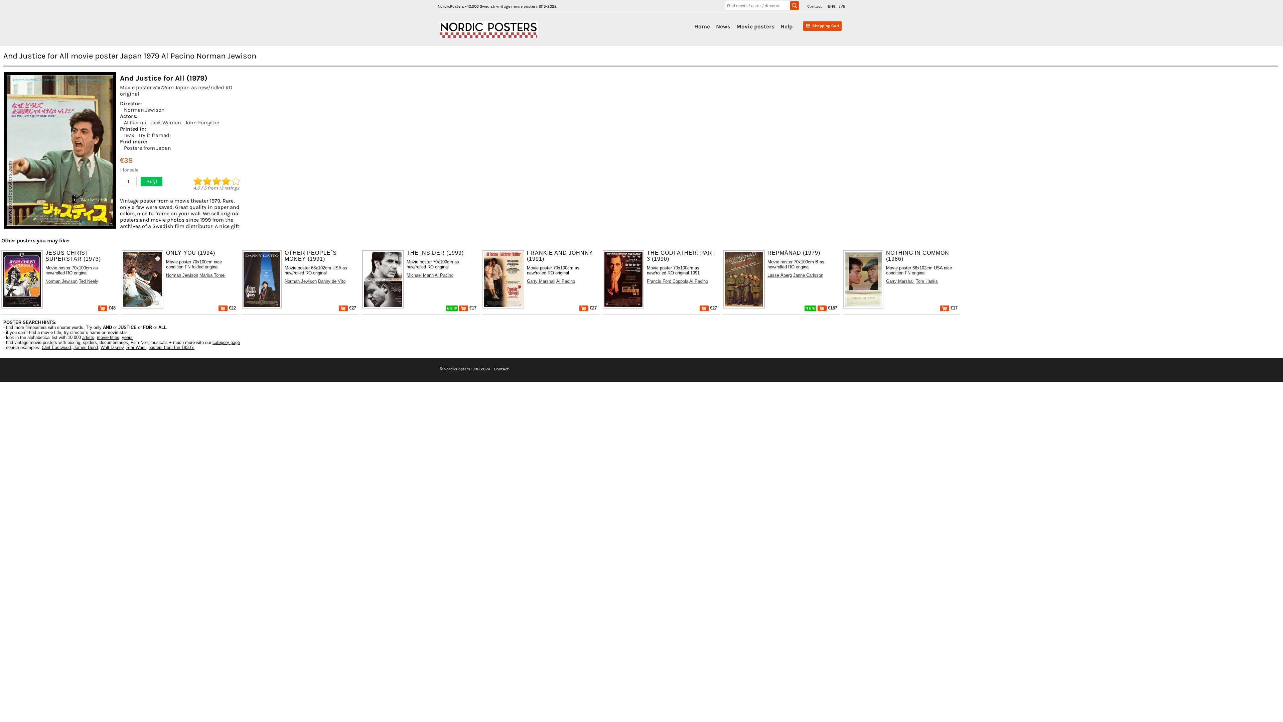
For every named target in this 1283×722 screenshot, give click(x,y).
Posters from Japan (147, 148)
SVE (841, 6)
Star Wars (136, 347)
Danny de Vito (331, 281)
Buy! (151, 181)
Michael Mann (420, 275)
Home (702, 26)
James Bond (86, 347)
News (723, 26)
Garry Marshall (541, 281)
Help (786, 26)
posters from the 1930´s (171, 347)
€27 (352, 308)
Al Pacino (135, 122)
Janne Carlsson (808, 275)
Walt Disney (112, 347)
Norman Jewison (144, 110)
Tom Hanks (927, 281)
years (127, 337)
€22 (232, 308)
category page (226, 342)
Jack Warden (165, 122)
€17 (472, 308)
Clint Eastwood (56, 347)
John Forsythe (202, 122)
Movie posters (755, 26)
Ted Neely (88, 281)
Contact (814, 6)
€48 (111, 308)
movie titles (108, 337)
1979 (129, 135)
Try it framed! (154, 135)
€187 (832, 308)
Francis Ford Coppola (667, 281)
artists (88, 337)
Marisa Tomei (212, 275)
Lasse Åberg (779, 275)
